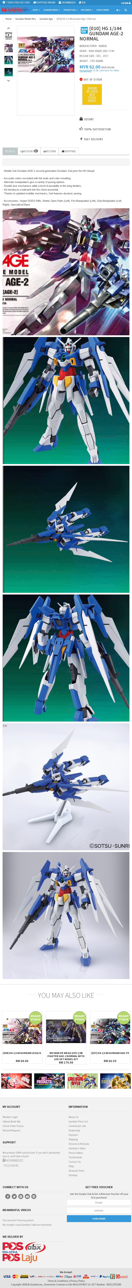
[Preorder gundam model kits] (115, 1081)
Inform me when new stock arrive (92, 94)
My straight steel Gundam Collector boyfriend (27, 1224)
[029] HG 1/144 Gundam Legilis (22, 1053)
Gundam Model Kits (25, 18)
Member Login (10, 1117)
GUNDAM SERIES (50, 10)
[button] (90, 67)
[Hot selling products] (49, 1081)
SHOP (35, 10)
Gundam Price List (78, 1121)
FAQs (71, 1166)
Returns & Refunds (79, 1143)
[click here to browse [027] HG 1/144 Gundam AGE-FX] (110, 1031)
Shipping (73, 1139)
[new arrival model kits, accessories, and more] (16, 1081)
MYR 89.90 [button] (107, 67)
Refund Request (11, 1130)
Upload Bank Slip (11, 1121)
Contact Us (75, 1161)
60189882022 (14, 1160)
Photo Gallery (76, 1152)
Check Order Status (13, 1126)
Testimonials (75, 1157)
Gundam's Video (77, 1148)
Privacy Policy (77, 1280)
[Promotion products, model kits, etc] (82, 1081)
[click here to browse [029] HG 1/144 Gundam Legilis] (22, 1031)
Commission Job (77, 1126)
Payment (73, 1135)
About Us (74, 1117)
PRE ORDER (86, 10)
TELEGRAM (10, 1165)
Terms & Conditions (57, 1280)
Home (8, 18)
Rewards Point (76, 1170)
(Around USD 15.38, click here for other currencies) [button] (99, 71)
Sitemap (73, 1175)
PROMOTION (70, 10)
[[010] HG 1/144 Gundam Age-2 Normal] (45, 54)
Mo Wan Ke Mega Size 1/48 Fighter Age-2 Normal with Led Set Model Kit (66, 1056)
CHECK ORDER (102, 10)
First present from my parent (18, 1220)
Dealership (74, 1130)
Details (10, 151)
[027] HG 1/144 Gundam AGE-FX (110, 1053)
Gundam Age (46, 18)
